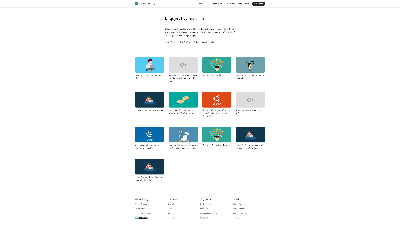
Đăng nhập (258, 4)
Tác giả (247, 4)
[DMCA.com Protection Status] (151, 218)
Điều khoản (172, 213)
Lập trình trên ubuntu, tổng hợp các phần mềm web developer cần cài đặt (216, 113)
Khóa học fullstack (215, 4)
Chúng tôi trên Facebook (144, 209)
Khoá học (171, 218)
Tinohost (235, 218)
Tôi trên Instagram (239, 213)
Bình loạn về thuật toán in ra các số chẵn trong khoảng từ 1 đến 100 (183, 78)
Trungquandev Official (209, 213)
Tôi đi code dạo (206, 204)
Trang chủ (202, 4)
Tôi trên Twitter (238, 209)
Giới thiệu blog (173, 204)
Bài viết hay (230, 4)
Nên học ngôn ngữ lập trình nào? (149, 110)
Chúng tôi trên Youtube (144, 213)
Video (240, 4)
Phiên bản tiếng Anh (143, 204)
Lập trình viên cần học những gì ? (216, 145)
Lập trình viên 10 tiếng (212, 75)
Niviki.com (204, 209)
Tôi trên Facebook (239, 204)
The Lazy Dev (205, 218)
